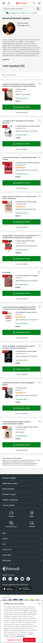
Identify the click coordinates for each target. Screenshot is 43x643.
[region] (21, 621)
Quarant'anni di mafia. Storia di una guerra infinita (18, 384)
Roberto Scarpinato (33, 163)
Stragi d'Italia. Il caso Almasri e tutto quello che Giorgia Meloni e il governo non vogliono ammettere (19, 237)
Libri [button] (4, 533)
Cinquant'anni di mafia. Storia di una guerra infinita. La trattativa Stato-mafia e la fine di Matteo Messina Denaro (19, 85)
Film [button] (3, 544)
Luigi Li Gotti (21, 241)
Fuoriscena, (18, 243)
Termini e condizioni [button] (10, 500)
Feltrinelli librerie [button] (9, 478)
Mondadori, (18, 128)
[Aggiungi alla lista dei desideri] (40, 84)
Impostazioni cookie (13, 640)
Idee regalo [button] (6, 561)
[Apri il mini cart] (39, 3)
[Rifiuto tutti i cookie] (40, 603)
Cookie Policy (21, 636)
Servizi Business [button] (8, 489)
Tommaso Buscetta (23, 126)
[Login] (9, 3)
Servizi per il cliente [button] (9, 484)
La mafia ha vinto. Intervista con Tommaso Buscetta (18, 122)
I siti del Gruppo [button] (8, 505)
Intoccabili (6, 272)
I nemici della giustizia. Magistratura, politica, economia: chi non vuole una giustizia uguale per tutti (19, 308)
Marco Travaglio (32, 275)
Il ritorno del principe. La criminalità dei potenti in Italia (19, 158)
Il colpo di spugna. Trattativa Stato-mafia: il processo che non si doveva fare (18, 347)
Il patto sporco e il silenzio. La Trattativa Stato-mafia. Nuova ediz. (20, 198)
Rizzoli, (17, 91)
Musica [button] (5, 539)
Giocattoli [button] (6, 550)
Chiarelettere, (19, 165)
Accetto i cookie (29, 640)
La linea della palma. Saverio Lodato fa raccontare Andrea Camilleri (16, 423)
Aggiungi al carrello (23, 107)
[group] (21, 13)
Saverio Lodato (22, 89)
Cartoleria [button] (6, 555)
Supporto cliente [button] (9, 494)
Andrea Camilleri (22, 427)
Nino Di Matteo (21, 202)
